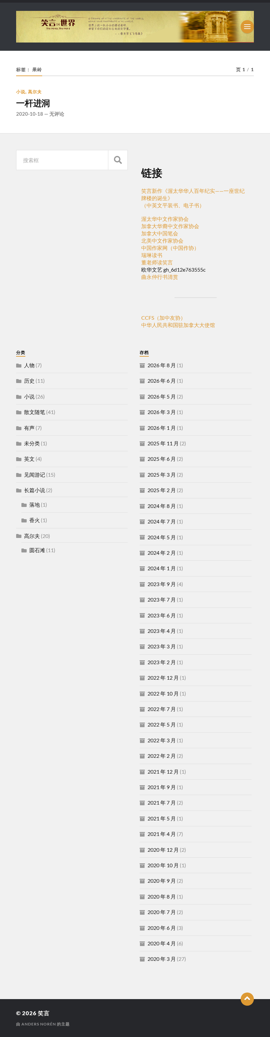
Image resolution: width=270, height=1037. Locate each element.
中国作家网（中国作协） (170, 248)
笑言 (44, 1013)
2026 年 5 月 (162, 396)
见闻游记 (34, 474)
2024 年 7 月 (162, 521)
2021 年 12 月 (163, 771)
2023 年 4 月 (162, 631)
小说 (20, 91)
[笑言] (135, 27)
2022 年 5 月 (162, 724)
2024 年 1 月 (162, 568)
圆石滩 (37, 550)
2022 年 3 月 (162, 740)
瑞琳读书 (151, 255)
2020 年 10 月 (163, 865)
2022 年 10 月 (163, 693)
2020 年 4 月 (162, 943)
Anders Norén (38, 1024)
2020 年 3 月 (162, 959)
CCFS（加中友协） (163, 317)
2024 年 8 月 (162, 506)
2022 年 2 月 (162, 756)
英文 (29, 459)
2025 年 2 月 (162, 490)
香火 (34, 520)
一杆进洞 (33, 103)
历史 (29, 380)
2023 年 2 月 (162, 662)
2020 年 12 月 (163, 849)
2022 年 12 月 (163, 677)
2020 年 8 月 (162, 896)
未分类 (32, 443)
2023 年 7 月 (162, 599)
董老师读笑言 (157, 262)
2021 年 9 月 (162, 787)
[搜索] (118, 160)
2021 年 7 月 (162, 802)
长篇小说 (34, 490)
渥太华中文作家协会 (165, 219)
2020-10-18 (29, 114)
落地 (34, 504)
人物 (29, 365)
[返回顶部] (247, 999)
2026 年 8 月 (162, 365)
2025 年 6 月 (162, 459)
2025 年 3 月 (162, 474)
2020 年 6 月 (162, 928)
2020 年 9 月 (162, 880)
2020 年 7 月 (162, 912)
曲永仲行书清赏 (159, 277)
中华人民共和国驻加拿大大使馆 (178, 325)
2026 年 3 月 (162, 412)
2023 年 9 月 (162, 584)
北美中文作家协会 (162, 240)
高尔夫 (35, 91)
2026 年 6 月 (162, 380)
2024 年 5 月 (162, 537)
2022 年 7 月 (162, 709)
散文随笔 (34, 412)
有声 (29, 428)
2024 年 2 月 (162, 552)
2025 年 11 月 (163, 443)
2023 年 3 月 (162, 646)
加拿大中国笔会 (159, 233)
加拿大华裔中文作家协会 (170, 226)
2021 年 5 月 (162, 818)
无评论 (56, 114)
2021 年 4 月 (162, 834)
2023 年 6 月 (162, 615)
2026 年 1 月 (162, 428)
